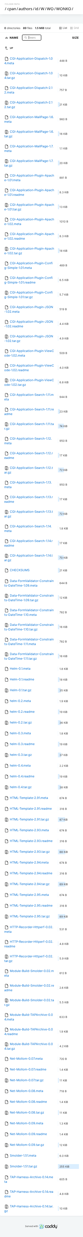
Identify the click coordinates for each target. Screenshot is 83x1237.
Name (14, 37)
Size (75, 37)
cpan (11, 8)
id (36, 8)
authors (25, 8)
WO (50, 8)
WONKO (63, 8)
